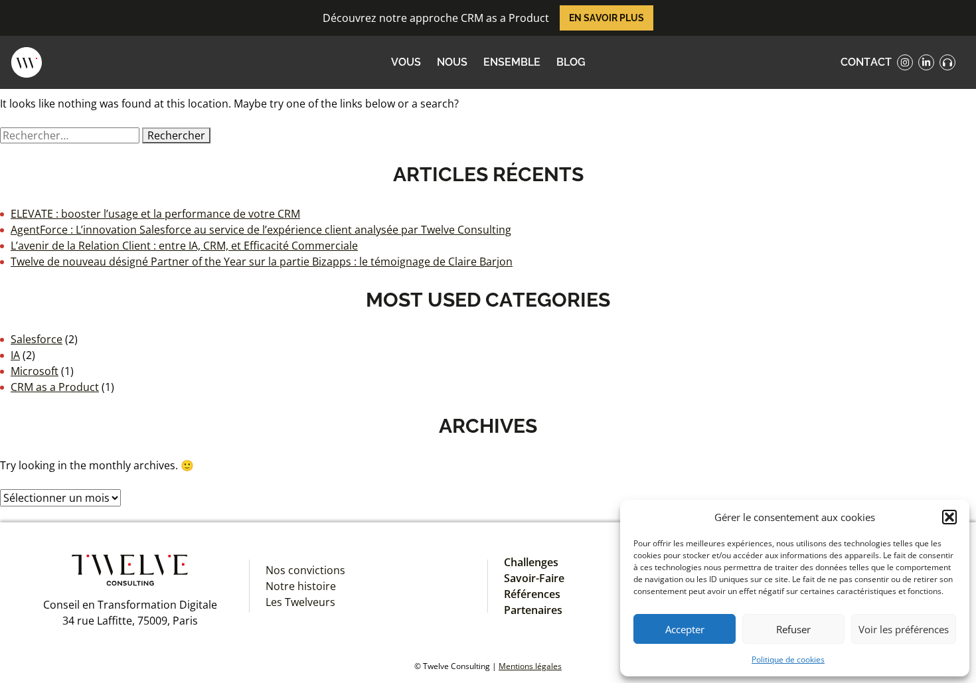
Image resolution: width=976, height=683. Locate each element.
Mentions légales (530, 666)
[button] (949, 517)
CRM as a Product (55, 387)
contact (866, 62)
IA (15, 355)
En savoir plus (606, 18)
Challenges (531, 562)
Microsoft (34, 371)
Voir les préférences (903, 629)
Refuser (793, 629)
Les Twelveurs (300, 602)
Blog (571, 62)
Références (532, 594)
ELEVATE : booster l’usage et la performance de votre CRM (155, 213)
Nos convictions (305, 570)
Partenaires (533, 610)
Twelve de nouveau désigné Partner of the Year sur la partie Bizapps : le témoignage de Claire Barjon (262, 261)
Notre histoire (301, 586)
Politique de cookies (788, 659)
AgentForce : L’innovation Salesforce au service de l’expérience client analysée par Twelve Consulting (261, 229)
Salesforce (36, 339)
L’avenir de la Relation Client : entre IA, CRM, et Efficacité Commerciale (184, 245)
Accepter (684, 629)
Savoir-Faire (534, 578)
